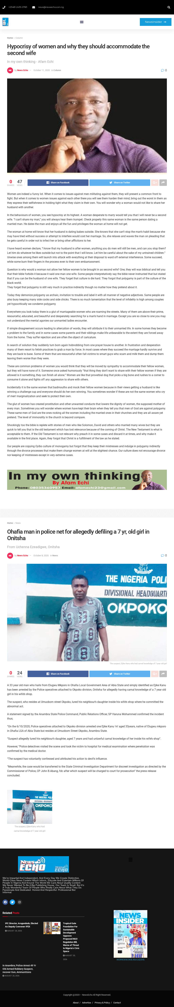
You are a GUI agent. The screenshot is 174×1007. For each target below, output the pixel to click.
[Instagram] (19, 902)
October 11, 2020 (41, 70)
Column (19, 38)
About (76, 1002)
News (18, 523)
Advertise (86, 1002)
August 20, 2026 (14, 931)
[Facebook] (5, 902)
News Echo (22, 70)
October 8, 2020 (41, 555)
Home (10, 38)
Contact (117, 1002)
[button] (81, 22)
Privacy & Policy (102, 1002)
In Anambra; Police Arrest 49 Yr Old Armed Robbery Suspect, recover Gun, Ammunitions (19, 968)
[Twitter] (12, 902)
